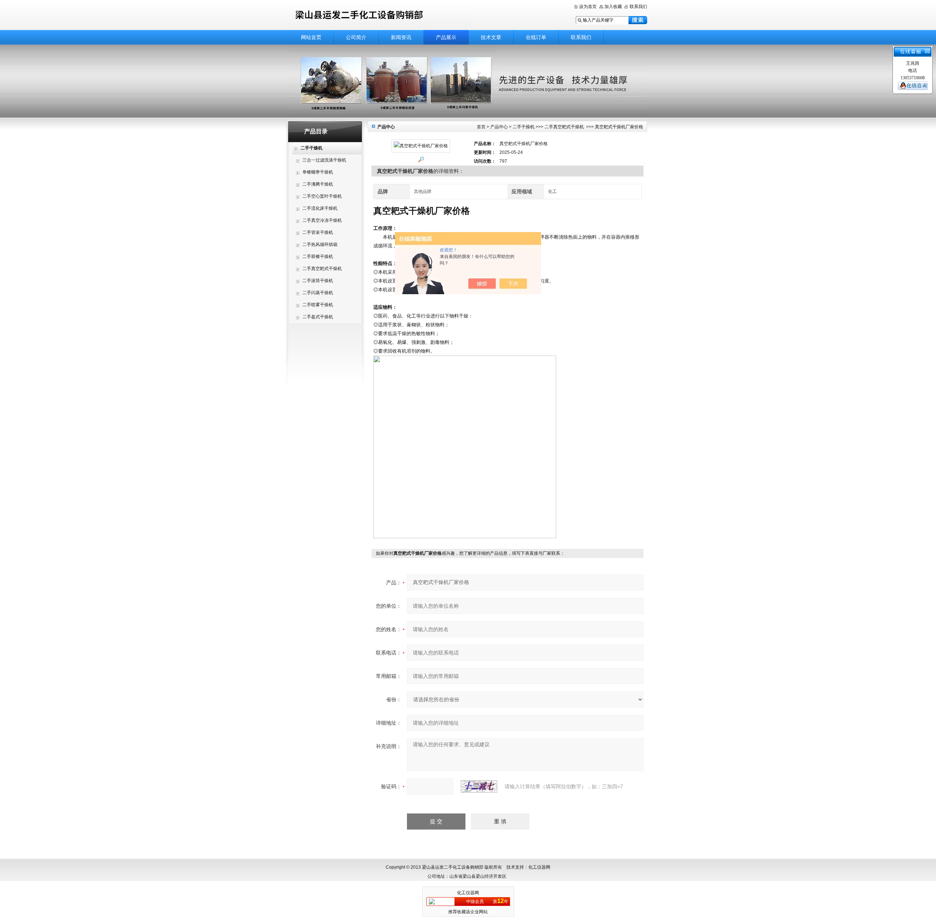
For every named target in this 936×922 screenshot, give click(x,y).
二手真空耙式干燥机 (322, 268)
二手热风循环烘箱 (319, 244)
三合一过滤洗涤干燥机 (324, 160)
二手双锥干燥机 (317, 256)
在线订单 (536, 37)
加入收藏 (613, 6)
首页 (481, 126)
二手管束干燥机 (317, 232)
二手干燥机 (524, 126)
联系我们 (638, 6)
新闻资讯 (401, 37)
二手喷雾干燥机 (317, 304)
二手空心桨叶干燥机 (322, 196)
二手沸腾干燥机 (317, 184)
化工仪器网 (468, 892)
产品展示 (446, 37)
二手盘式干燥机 (317, 316)
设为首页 (588, 6)
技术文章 (491, 37)
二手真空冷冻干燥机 (322, 220)
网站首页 (311, 37)
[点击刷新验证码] (479, 786)
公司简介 (356, 37)
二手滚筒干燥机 (317, 280)
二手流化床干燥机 (319, 208)
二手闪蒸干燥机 (317, 292)
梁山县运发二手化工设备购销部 (380, 15)
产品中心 (499, 126)
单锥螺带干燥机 (317, 172)
